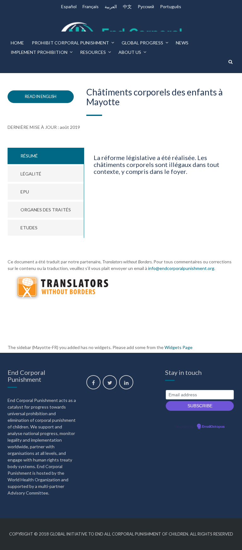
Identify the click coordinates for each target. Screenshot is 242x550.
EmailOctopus (213, 426)
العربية (111, 6)
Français (91, 6)
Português (170, 6)
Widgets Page (178, 347)
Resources (93, 52)
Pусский (146, 6)
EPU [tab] (24, 191)
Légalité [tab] (30, 173)
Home (17, 42)
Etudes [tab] (28, 227)
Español (69, 6)
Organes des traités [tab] (45, 209)
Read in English (40, 96)
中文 (127, 6)
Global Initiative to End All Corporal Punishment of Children (119, 533)
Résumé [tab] (29, 155)
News (182, 42)
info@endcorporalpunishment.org (181, 268)
